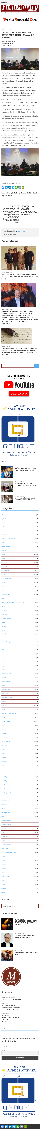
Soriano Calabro (6, 820)
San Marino (4, 797)
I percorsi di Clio (6, 654)
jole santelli (24, 193)
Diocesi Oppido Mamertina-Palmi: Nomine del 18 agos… (25, 936)
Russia (3, 769)
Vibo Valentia (5, 876)
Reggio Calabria (5, 741)
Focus (3, 638)
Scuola (3, 809)
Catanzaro (4, 562)
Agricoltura (4, 519)
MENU (5, 2)
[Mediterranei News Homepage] (11, 976)
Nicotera (3, 705)
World (3, 884)
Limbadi (3, 678)
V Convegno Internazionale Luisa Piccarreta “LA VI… (25, 499)
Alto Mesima (5, 523)
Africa (3, 515)
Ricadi (3, 749)
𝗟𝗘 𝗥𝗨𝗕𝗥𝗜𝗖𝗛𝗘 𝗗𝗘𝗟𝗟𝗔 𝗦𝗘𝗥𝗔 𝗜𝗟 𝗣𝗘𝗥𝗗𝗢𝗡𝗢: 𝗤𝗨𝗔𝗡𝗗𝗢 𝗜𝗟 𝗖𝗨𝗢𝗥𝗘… (26, 923)
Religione (4, 745)
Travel (3, 856)
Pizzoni (3, 729)
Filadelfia (4, 634)
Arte (2, 543)
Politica (3, 733)
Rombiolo (4, 761)
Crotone (3, 586)
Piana (3, 717)
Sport (3, 832)
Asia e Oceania (5, 547)
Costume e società (6, 578)
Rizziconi (3, 757)
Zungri (3, 892)
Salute (3, 773)
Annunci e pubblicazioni (8, 539)
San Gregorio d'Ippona (7, 793)
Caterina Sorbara (11, 41)
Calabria (3, 554)
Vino (2, 880)
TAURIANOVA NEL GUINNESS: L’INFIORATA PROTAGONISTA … (26, 470)
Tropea (3, 860)
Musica (3, 701)
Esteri (3, 622)
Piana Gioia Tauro (6, 721)
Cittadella (15, 193)
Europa (3, 626)
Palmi (3, 709)
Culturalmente (5, 594)
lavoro (3, 670)
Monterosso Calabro (7, 697)
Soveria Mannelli (6, 824)
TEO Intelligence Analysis (8, 852)
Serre (2, 816)
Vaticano (4, 868)
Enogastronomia (6, 618)
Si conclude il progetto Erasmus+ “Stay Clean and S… (26, 484)
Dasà (2, 598)
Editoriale (4, 614)
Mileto (3, 685)
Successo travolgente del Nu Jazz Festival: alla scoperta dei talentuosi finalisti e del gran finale (19, 277)
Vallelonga (4, 864)
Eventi (3, 630)
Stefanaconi (4, 836)
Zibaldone (4, 888)
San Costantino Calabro (8, 785)
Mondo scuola (5, 689)
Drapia (3, 606)
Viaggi (3, 872)
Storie (3, 840)
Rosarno (3, 765)
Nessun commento (7, 43)
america (3, 531)
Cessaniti (4, 566)
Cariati (3, 558)
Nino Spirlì (33, 193)
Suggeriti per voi (6, 844)
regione (4, 196)
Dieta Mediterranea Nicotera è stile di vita (13, 602)
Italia (2, 662)
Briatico (3, 550)
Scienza (3, 805)
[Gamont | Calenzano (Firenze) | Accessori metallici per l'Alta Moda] (18, 430)
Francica (3, 646)
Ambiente (4, 527)
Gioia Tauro (4, 650)
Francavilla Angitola (7, 642)
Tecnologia (4, 848)
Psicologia (4, 737)
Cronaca (3, 582)
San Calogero (5, 777)
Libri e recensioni (6, 674)
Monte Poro (4, 693)
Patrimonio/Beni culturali (8, 713)
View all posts (21, 231)
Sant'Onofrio (5, 801)
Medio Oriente (5, 681)
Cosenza (3, 574)
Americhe (4, 535)
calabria (8, 193)
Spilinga (3, 828)
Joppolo (3, 666)
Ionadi (3, 658)
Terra (10, 196)
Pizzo (2, 725)
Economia (4, 610)
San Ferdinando (6, 789)
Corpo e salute (5, 570)
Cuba (2, 590)
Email (3, 1050)
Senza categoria (5, 813)
